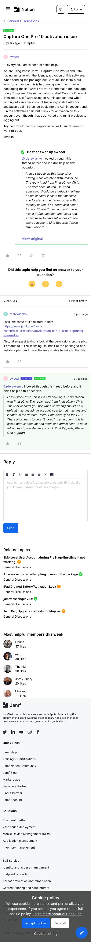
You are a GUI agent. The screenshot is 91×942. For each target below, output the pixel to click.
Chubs (19, 642)
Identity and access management (26, 867)
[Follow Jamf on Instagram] (30, 732)
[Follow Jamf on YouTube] (21, 731)
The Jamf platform (15, 820)
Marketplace (11, 779)
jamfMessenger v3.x (18, 599)
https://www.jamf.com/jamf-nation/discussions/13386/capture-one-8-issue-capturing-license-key (43, 330)
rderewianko (18, 314)
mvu (18, 654)
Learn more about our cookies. (57, 914)
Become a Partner (15, 786)
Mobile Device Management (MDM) (27, 834)
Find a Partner (12, 793)
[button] (8, 10)
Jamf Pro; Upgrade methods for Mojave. (32, 611)
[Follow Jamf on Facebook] (38, 732)
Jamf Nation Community (19, 766)
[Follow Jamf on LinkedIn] (13, 732)
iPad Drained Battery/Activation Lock (29, 586)
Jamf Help (10, 752)
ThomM (20, 666)
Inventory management (19, 847)
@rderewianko (32, 158)
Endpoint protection (16, 874)
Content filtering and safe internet (26, 888)
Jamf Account (12, 800)
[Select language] (61, 9)
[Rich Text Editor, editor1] (45, 499)
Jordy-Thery (23, 679)
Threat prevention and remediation (27, 881)
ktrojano (20, 691)
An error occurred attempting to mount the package (40, 574)
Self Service (11, 860)
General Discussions (23, 21)
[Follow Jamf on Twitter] (5, 732)
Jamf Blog (10, 772)
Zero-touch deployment (19, 827)
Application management (20, 840)
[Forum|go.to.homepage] (24, 9)
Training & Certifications (19, 759)
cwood (14, 57)
